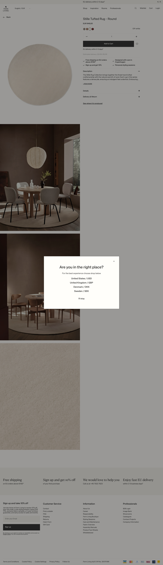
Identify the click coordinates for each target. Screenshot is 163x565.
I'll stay (81, 299)
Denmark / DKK (81, 287)
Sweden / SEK (81, 291)
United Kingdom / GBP (81, 283)
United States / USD (81, 279)
